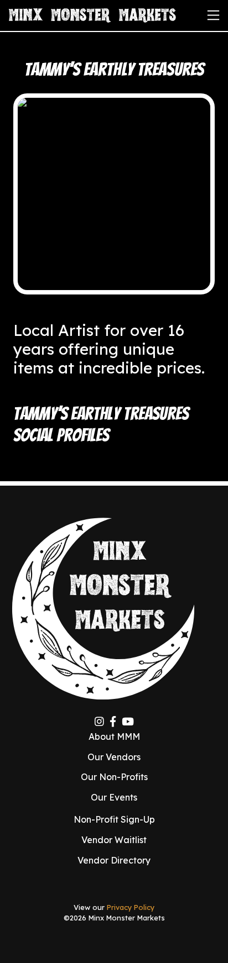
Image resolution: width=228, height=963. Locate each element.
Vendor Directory (114, 860)
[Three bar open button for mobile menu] (213, 15)
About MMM (114, 736)
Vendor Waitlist (114, 839)
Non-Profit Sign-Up (114, 819)
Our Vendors (114, 756)
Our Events (114, 797)
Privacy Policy (130, 907)
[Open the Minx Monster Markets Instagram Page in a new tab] (99, 722)
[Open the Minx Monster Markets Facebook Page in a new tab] (113, 722)
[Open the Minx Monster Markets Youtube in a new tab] (128, 722)
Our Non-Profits (114, 776)
